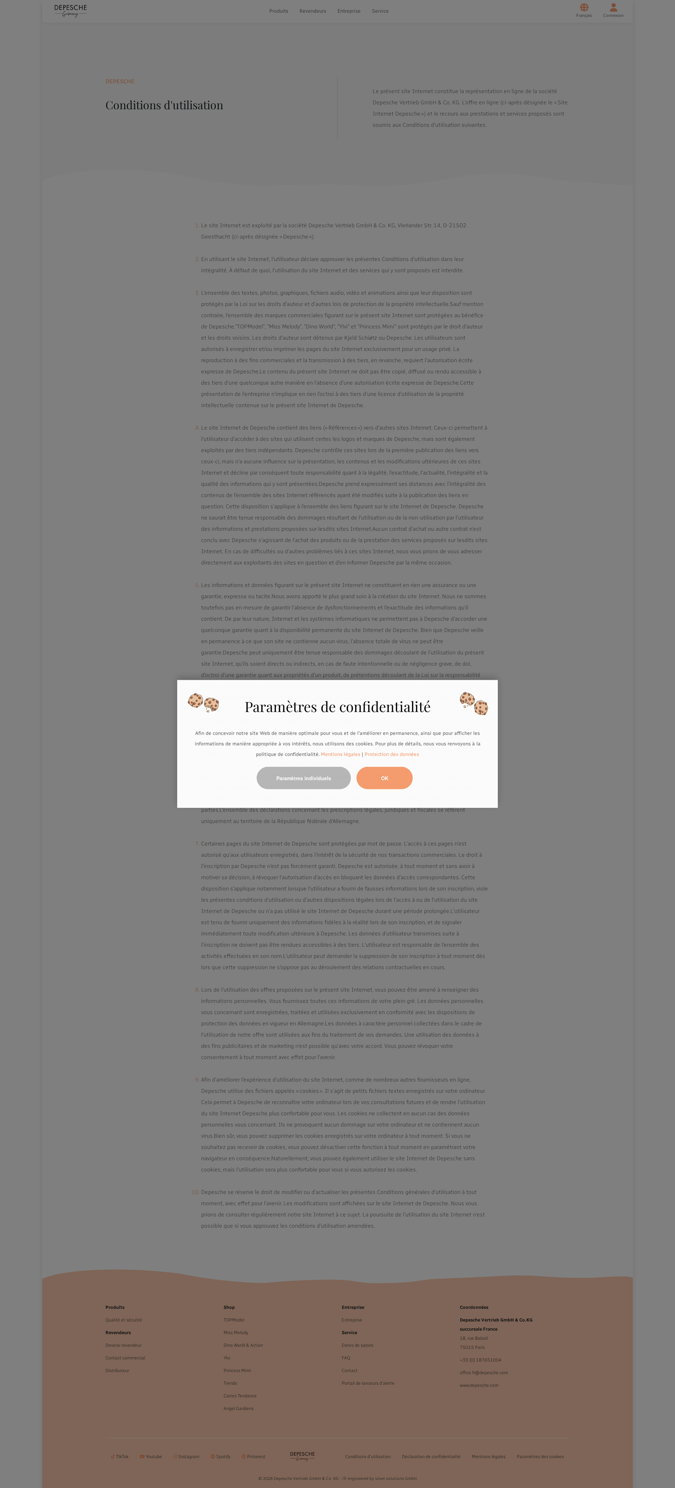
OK (384, 778)
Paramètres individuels (303, 778)
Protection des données (392, 754)
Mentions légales (340, 754)
